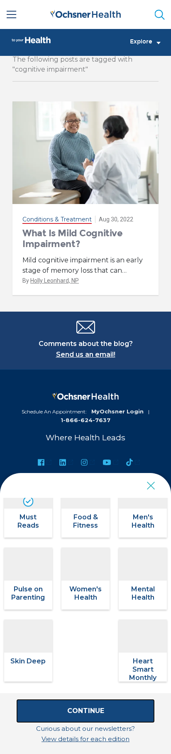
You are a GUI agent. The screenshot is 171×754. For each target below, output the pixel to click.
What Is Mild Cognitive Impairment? (72, 239)
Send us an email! (85, 354)
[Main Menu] (11, 14)
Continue (85, 711)
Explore (141, 41)
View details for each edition (85, 739)
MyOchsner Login (117, 411)
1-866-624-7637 (85, 420)
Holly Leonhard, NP (54, 280)
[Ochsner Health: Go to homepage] (85, 13)
